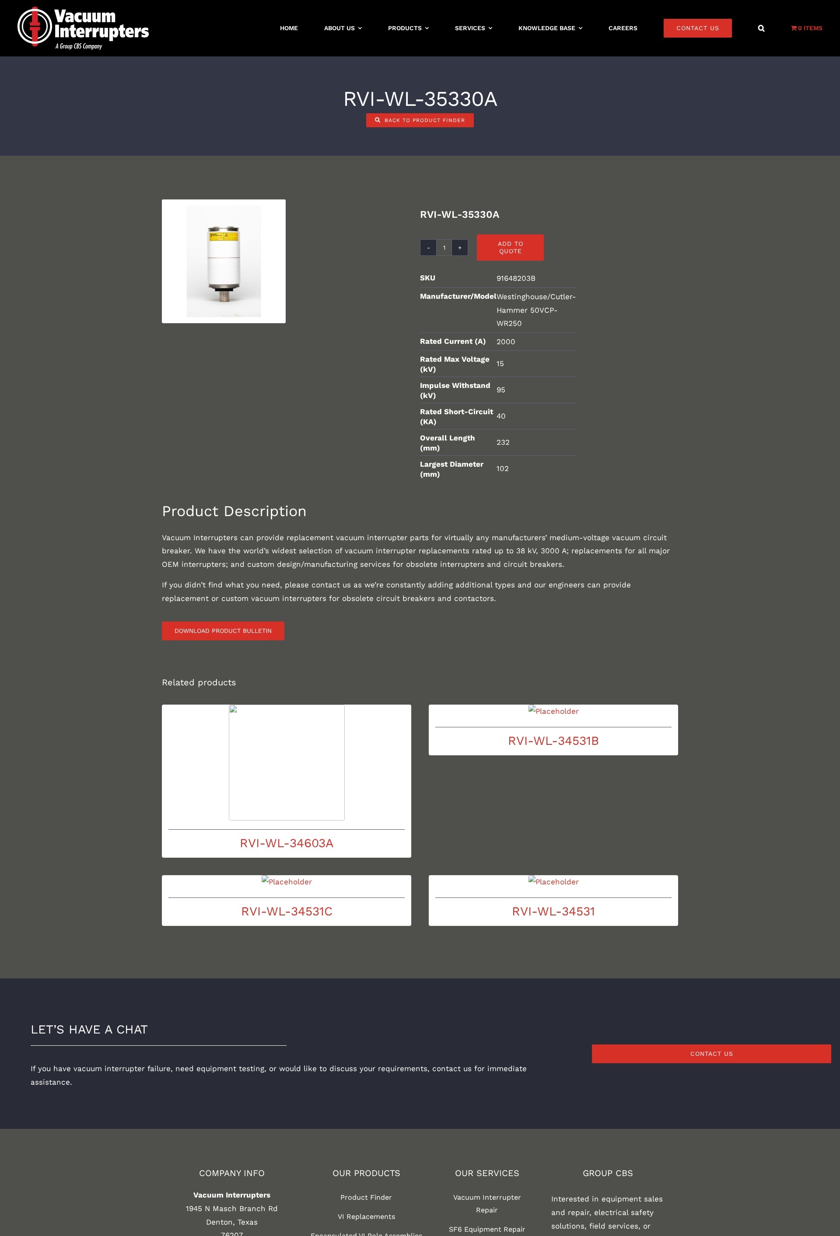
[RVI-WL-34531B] (553, 711)
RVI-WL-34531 (553, 911)
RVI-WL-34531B (553, 740)
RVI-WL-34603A (286, 843)
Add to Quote (510, 247)
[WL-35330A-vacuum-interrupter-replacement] (224, 261)
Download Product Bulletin (223, 630)
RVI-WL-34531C (286, 911)
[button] (761, 28)
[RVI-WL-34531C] (286, 882)
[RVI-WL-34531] (553, 882)
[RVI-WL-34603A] (286, 763)
